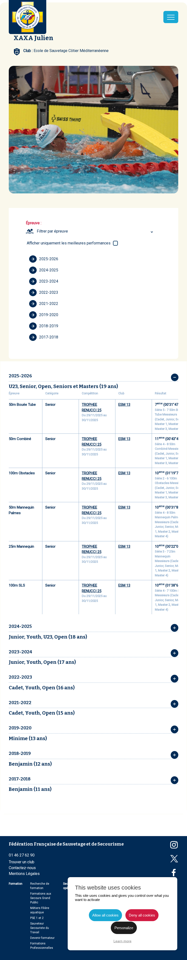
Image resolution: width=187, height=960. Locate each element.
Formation (15, 883)
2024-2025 (48, 270)
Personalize (123, 928)
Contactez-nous (22, 867)
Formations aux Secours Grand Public (40, 898)
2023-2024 (48, 281)
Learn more (122, 941)
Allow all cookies (105, 915)
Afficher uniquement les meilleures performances (69, 243)
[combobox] (95, 231)
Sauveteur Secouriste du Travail (39, 928)
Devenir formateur (42, 938)
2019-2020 (48, 314)
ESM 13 (124, 404)
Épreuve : (33, 223)
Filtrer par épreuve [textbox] (52, 231)
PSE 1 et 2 (37, 918)
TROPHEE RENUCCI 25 (91, 407)
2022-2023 (48, 292)
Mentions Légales (24, 873)
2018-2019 (48, 326)
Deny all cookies (142, 915)
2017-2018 (48, 337)
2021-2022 (48, 303)
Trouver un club (21, 862)
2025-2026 (48, 259)
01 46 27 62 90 (22, 855)
